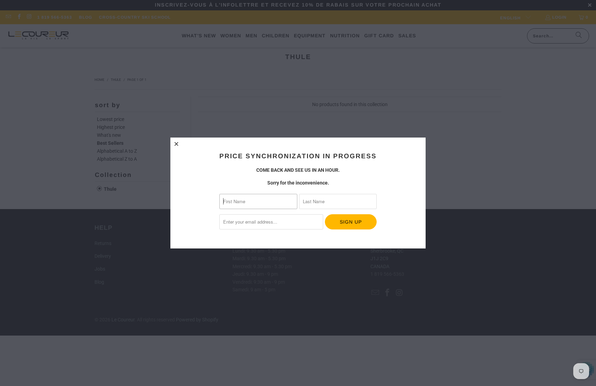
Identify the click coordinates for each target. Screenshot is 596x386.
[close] (176, 144)
